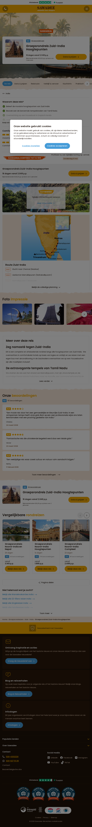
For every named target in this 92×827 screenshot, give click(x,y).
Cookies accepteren (57, 146)
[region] (46, 136)
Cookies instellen (31, 146)
